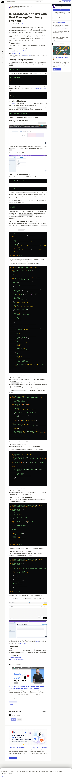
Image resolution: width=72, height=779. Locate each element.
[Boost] (2, 65)
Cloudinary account (16, 53)
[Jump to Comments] (2, 57)
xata (16, 23)
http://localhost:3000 (40, 88)
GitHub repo (22, 643)
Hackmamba (29, 6)
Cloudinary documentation (17, 659)
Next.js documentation (16, 661)
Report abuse (32, 722)
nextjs (19, 23)
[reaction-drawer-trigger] (2, 52)
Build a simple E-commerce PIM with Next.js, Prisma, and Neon (60, 39)
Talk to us (61, 17)
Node (21, 55)
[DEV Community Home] (2, 1)
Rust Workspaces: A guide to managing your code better (60, 27)
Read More (12, 704)
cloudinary (24, 23)
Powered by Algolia (38, 1)
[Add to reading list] (2, 61)
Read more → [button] (13, 758)
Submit (13, 719)
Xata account (14, 51)
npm (25, 55)
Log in (59, 1)
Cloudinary (12, 103)
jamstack (11, 23)
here (37, 641)
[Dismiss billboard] (69, 769)
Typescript (25, 50)
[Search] (6, 2)
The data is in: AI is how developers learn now (28, 747)
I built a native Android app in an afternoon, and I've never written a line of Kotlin (26, 687)
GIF (45, 618)
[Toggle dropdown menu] (46, 665)
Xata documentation (15, 657)
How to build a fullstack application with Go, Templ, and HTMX (61, 33)
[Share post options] (3, 69)
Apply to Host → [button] (56, 69)
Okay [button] (3, 776)
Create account (66, 1)
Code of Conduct (25, 722)
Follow (61, 9)
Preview (19, 719)
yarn (29, 55)
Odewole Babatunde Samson (18, 6)
